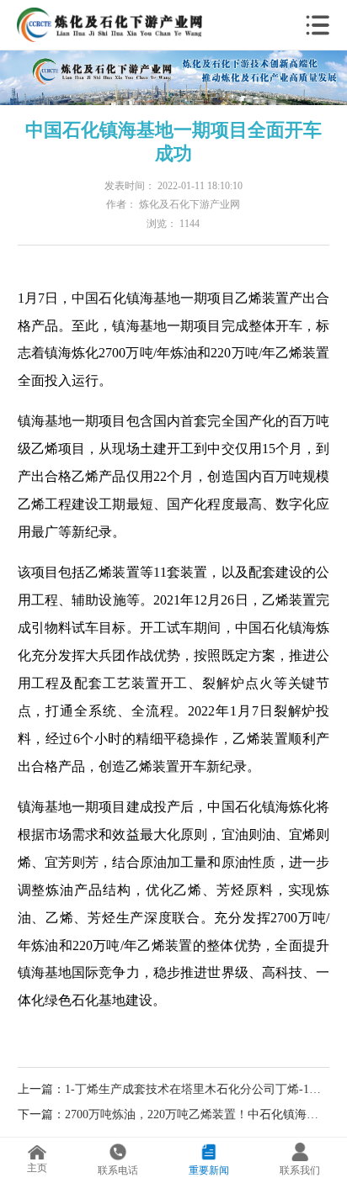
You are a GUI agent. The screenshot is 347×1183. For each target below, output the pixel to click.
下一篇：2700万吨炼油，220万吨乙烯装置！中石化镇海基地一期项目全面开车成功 (174, 1114)
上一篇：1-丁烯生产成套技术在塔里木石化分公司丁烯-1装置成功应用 (174, 1089)
